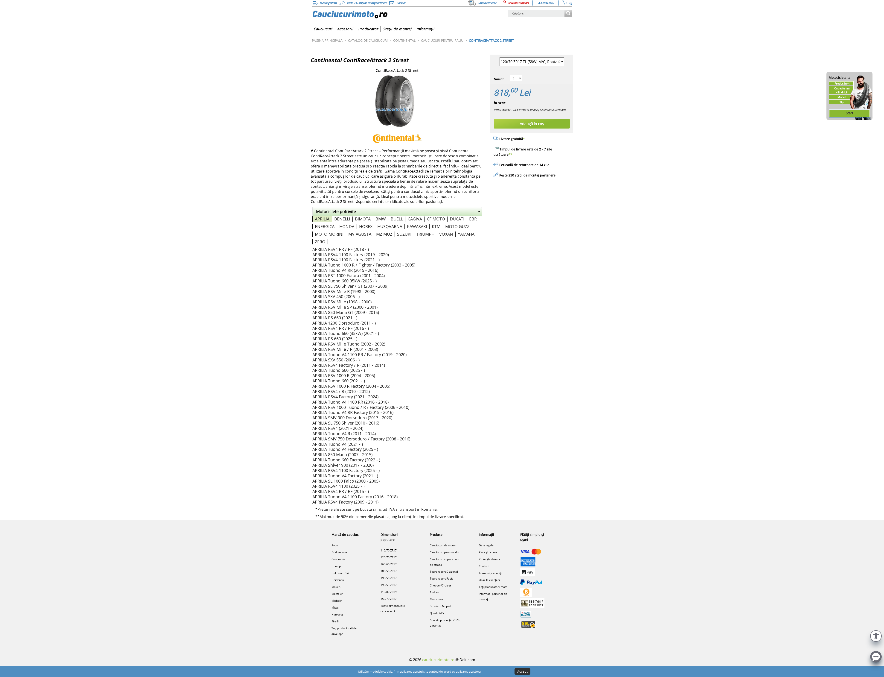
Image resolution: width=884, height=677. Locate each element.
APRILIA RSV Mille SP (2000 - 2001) (345, 307)
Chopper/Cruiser (440, 585)
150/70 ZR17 (389, 599)
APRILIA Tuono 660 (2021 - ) (338, 381)
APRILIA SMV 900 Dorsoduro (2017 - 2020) (352, 417)
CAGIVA (415, 219)
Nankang (337, 614)
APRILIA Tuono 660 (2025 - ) (338, 370)
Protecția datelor (489, 559)
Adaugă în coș (532, 123)
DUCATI (457, 219)
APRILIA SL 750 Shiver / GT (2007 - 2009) (350, 286)
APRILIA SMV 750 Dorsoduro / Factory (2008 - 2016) (361, 439)
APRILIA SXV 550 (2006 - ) (336, 360)
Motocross (436, 599)
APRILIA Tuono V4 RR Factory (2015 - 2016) (352, 412)
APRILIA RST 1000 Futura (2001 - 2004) (348, 275)
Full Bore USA (340, 573)
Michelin (337, 601)
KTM (436, 226)
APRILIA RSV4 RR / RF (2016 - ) (340, 328)
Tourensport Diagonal (444, 572)
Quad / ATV (437, 613)
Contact (484, 566)
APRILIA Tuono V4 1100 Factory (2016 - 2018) (355, 496)
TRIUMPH (425, 234)
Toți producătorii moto (493, 587)
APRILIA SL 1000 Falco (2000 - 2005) (346, 481)
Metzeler (337, 594)
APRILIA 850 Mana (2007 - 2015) (342, 454)
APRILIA (322, 219)
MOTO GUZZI (458, 226)
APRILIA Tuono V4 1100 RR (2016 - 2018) (350, 402)
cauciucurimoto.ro (438, 659)
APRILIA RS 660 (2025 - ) (334, 338)
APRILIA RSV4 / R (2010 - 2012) (341, 391)
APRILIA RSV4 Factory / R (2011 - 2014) (348, 365)
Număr (499, 79)
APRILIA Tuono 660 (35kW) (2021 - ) (345, 333)
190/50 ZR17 (389, 578)
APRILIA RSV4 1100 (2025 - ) (338, 486)
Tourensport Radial (442, 578)
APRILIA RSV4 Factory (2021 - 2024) (345, 396)
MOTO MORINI (329, 234)
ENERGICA (324, 226)
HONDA (346, 226)
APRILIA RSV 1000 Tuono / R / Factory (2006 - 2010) (360, 407)
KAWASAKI (417, 226)
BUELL (397, 219)
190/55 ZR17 (389, 585)
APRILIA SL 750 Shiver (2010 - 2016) (345, 423)
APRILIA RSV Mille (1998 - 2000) (342, 302)
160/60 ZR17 (389, 564)
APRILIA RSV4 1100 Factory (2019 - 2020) (350, 254)
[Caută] (568, 13)
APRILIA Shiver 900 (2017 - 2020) (343, 465)
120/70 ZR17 (389, 557)
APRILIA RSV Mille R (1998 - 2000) (343, 291)
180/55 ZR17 (389, 571)
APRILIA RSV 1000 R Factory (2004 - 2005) (351, 386)
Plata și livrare (488, 552)
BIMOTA (363, 219)
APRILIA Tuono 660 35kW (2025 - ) (344, 281)
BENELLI (342, 219)
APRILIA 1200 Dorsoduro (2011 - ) (344, 323)
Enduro (434, 592)
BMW (380, 219)
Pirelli (335, 621)
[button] (876, 635)
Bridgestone (339, 552)
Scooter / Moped (440, 606)
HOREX (365, 226)
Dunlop (336, 566)
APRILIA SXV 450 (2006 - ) (336, 296)
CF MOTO (436, 219)
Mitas (335, 608)
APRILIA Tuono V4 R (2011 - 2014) (344, 433)
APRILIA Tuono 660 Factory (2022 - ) (346, 460)
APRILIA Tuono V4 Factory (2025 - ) (345, 449)
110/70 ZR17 (389, 550)
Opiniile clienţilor (489, 580)
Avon (335, 545)
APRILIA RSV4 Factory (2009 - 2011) (345, 502)
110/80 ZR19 (389, 592)
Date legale (486, 545)
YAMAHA (466, 234)
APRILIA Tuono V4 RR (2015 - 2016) (345, 270)
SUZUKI (404, 234)
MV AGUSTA (359, 234)
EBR (473, 219)
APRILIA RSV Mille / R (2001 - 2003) (345, 349)
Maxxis (336, 587)
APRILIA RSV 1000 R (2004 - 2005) (343, 375)
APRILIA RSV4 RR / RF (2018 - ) (340, 249)
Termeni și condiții (490, 573)
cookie (387, 671)
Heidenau (338, 580)
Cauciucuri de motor (443, 545)
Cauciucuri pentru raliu (444, 552)
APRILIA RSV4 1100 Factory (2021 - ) (346, 259)
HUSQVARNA (389, 226)
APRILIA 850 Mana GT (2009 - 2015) (345, 312)
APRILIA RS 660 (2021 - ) (334, 317)
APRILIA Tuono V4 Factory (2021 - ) (345, 475)
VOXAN (446, 234)
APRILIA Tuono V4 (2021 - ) (337, 444)
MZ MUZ (384, 234)
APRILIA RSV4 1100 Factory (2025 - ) (346, 470)
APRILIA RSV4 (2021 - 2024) (337, 428)
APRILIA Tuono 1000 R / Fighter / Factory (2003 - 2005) (363, 265)
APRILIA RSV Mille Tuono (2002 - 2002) (348, 344)
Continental (339, 559)
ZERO (320, 241)
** (510, 154)
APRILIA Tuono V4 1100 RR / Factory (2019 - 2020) (359, 354)
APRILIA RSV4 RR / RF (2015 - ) (340, 491)
